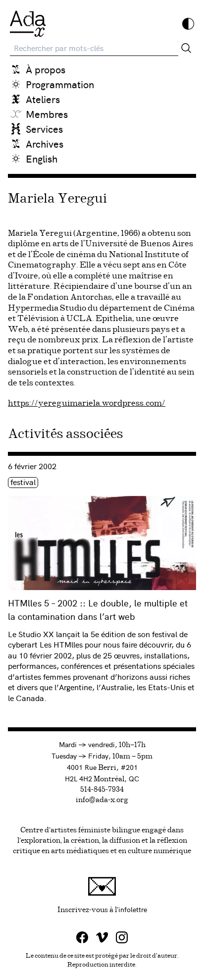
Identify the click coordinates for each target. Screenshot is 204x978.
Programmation (60, 84)
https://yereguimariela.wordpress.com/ (86, 403)
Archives (44, 143)
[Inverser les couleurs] (188, 24)
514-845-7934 (102, 789)
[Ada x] (28, 24)
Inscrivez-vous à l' (126, 909)
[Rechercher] (186, 48)
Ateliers (43, 99)
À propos (45, 69)
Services (44, 128)
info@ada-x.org (102, 800)
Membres (47, 114)
